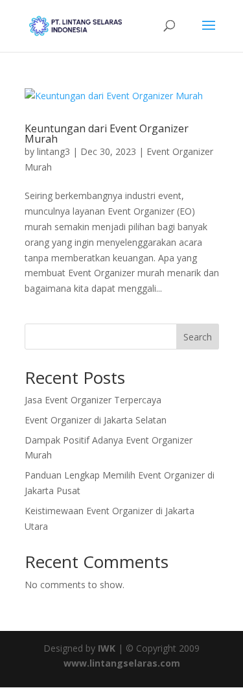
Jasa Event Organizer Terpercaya (93, 400)
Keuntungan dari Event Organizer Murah (107, 133)
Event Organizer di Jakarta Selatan (96, 420)
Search (197, 337)
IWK (106, 648)
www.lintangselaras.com (122, 663)
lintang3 (53, 151)
